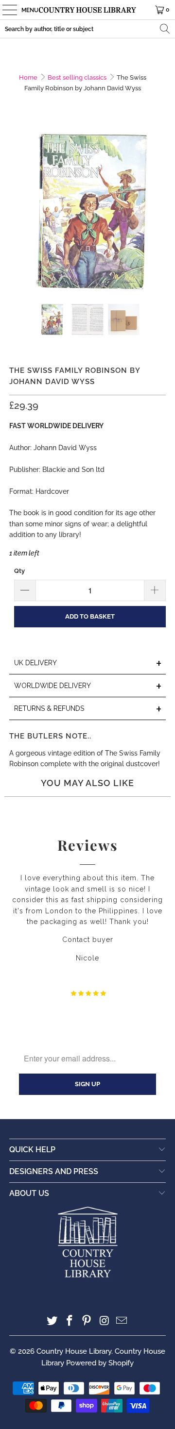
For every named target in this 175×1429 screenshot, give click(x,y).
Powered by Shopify (100, 1363)
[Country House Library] (87, 9)
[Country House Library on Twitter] (52, 1321)
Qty (19, 570)
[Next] (158, 211)
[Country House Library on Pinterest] (87, 1321)
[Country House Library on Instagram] (104, 1321)
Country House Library (73, 1351)
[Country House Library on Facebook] (69, 1321)
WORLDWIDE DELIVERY (88, 686)
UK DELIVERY (88, 663)
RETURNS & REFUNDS (88, 709)
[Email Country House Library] (122, 1321)
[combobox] (87, 28)
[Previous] (16, 211)
